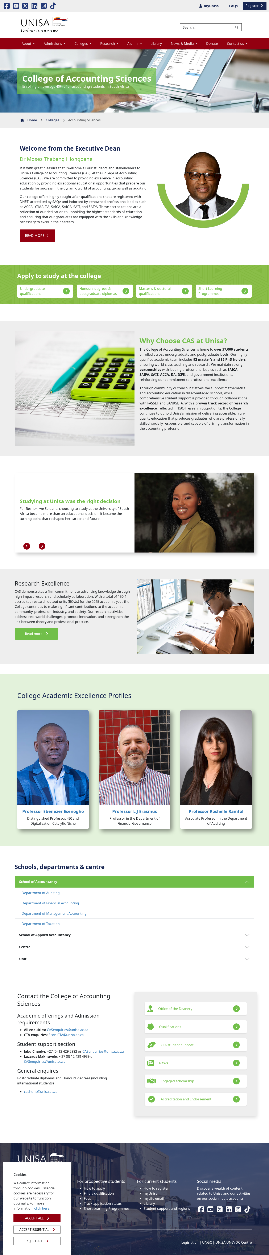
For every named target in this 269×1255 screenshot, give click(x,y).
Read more (33, 633)
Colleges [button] (81, 43)
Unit (22, 959)
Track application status (103, 1203)
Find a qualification (99, 1193)
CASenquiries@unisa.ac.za (103, 1051)
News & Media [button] (183, 43)
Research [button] (108, 43)
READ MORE (35, 235)
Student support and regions (167, 1208)
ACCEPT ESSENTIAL (34, 1229)
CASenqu (54, 1029)
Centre (24, 947)
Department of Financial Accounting (50, 903)
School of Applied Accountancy (45, 935)
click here (41, 1208)
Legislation (190, 1242)
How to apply (94, 1188)
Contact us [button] (236, 43)
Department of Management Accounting (54, 913)
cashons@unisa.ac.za (41, 1091)
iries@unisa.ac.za (74, 1029)
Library (156, 43)
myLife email (154, 1198)
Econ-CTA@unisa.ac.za (66, 1034)
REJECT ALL (34, 1241)
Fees (87, 1198)
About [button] (27, 43)
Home (32, 120)
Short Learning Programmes (106, 1208)
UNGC (207, 1242)
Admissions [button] (53, 43)
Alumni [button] (133, 43)
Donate (212, 43)
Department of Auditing (41, 893)
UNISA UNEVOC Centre (233, 1242)
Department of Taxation (41, 923)
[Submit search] (237, 27)
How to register (156, 1188)
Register (252, 5)
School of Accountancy (38, 881)
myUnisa (151, 1193)
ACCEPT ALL (34, 1218)
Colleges (52, 120)
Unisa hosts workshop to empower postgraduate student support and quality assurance (73, 499)
